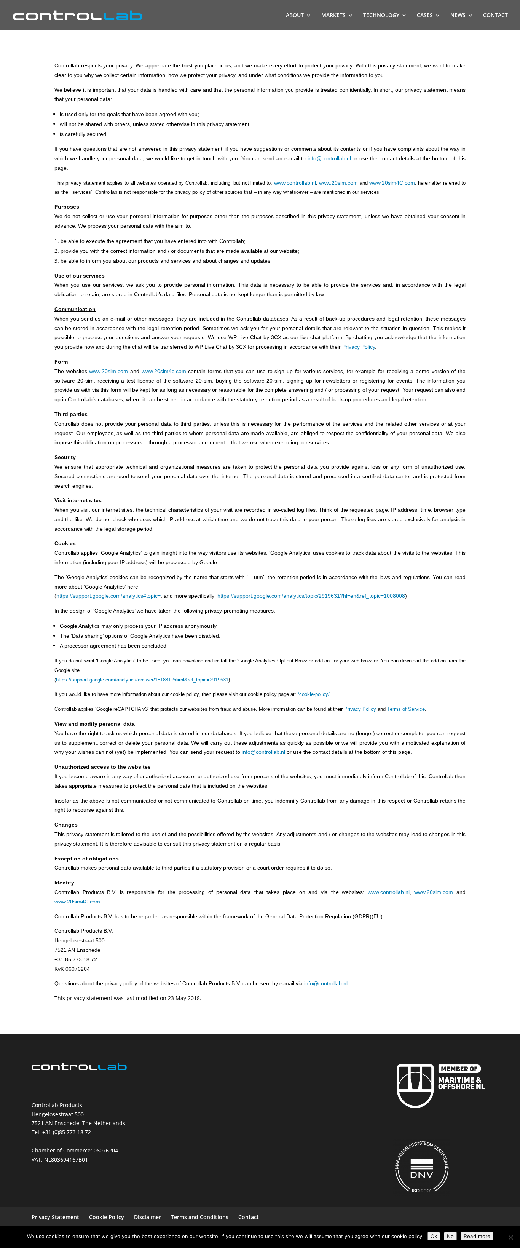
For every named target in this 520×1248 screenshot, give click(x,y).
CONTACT (495, 16)
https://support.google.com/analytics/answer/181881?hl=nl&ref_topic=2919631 (142, 680)
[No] (510, 1237)
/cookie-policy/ (314, 694)
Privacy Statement (55, 1217)
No (450, 1236)
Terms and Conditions (199, 1217)
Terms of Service (406, 709)
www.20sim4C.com (77, 901)
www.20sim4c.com (164, 371)
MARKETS (333, 16)
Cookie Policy (106, 1217)
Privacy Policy (358, 347)
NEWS (458, 16)
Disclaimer (147, 1217)
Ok (434, 1236)
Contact (248, 1217)
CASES (425, 16)
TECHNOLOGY (381, 16)
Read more (477, 1236)
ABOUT (295, 16)
